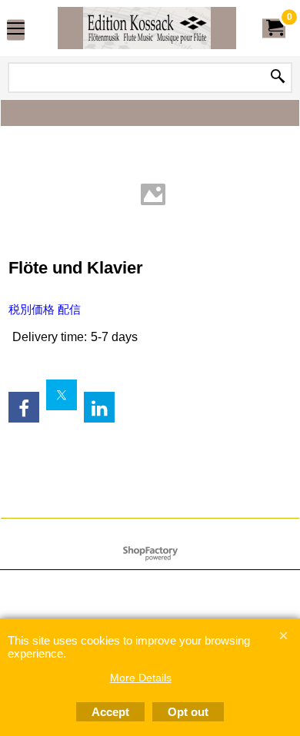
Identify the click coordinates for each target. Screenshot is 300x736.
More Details (141, 677)
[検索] (278, 77)
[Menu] (16, 29)
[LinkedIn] (99, 407)
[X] (61, 395)
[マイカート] (273, 28)
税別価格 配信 (44, 309)
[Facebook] (23, 407)
